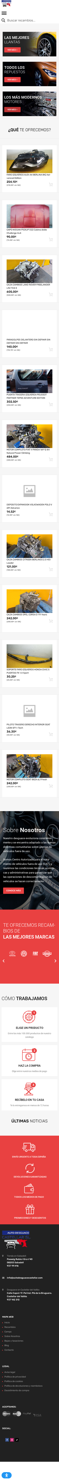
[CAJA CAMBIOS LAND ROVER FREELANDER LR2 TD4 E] (29, 271)
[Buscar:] (27, 20)
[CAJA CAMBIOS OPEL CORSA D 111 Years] (29, 601)
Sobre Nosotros (12, 1336)
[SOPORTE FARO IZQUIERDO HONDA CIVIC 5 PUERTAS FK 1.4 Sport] (29, 656)
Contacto (9, 1350)
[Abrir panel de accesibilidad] (7, 1475)
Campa (7, 1332)
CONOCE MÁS (13, 890)
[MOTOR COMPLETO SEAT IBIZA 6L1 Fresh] (29, 766)
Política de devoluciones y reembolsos (23, 1386)
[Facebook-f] (7, 1440)
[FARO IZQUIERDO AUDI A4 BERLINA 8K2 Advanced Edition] (29, 161)
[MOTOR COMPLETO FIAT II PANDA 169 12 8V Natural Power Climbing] (29, 436)
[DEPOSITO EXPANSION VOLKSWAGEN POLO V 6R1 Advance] (29, 491)
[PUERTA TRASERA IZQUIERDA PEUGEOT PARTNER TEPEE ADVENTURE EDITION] (29, 381)
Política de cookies (13, 1381)
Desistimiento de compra (16, 1390)
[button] (4, 961)
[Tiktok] (17, 1440)
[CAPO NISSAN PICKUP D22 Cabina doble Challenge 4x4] (29, 216)
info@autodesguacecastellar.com (25, 1277)
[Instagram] (12, 1440)
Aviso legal (9, 1372)
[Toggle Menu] (4, 14)
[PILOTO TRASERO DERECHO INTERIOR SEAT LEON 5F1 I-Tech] (29, 711)
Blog (6, 1345)
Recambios (10, 1327)
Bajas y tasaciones (13, 1341)
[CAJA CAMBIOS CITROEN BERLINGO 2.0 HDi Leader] (29, 546)
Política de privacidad (15, 1377)
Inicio (7, 1322)
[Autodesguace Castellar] (16, 3)
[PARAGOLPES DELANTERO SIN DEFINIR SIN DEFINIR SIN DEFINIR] (29, 326)
